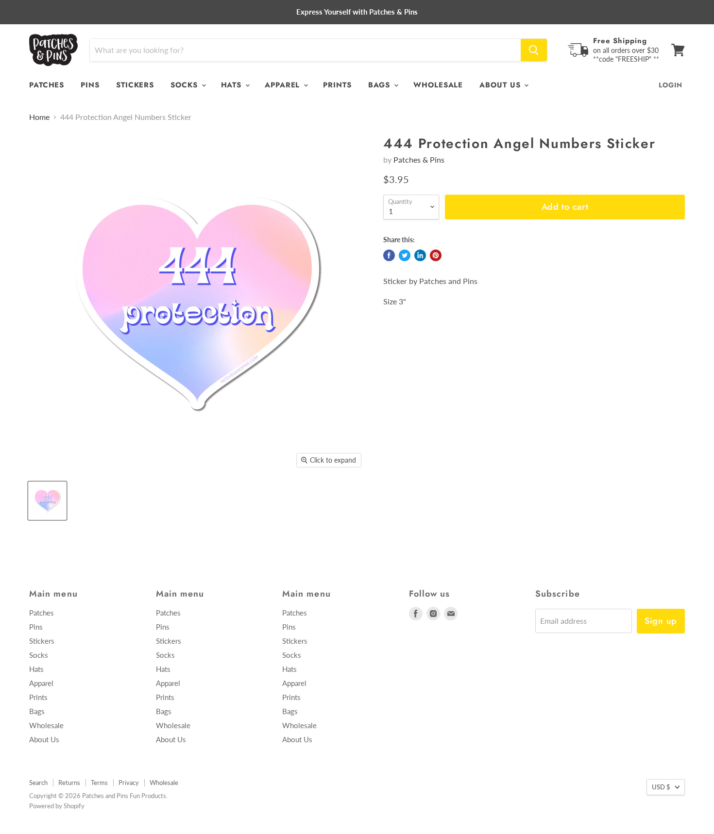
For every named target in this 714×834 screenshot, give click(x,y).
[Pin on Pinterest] (436, 255)
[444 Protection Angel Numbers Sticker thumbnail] (47, 501)
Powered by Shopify (57, 806)
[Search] (534, 50)
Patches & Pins (418, 159)
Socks (185, 85)
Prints (337, 85)
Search (38, 782)
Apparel (284, 85)
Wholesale (438, 85)
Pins (90, 85)
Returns (69, 782)
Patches (46, 85)
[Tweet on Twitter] (404, 255)
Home (39, 117)
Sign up (661, 621)
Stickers (135, 85)
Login (670, 85)
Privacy (129, 782)
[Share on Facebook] (389, 255)
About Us (501, 85)
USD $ (661, 787)
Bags (380, 85)
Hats (233, 85)
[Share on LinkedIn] (420, 255)
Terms (99, 782)
